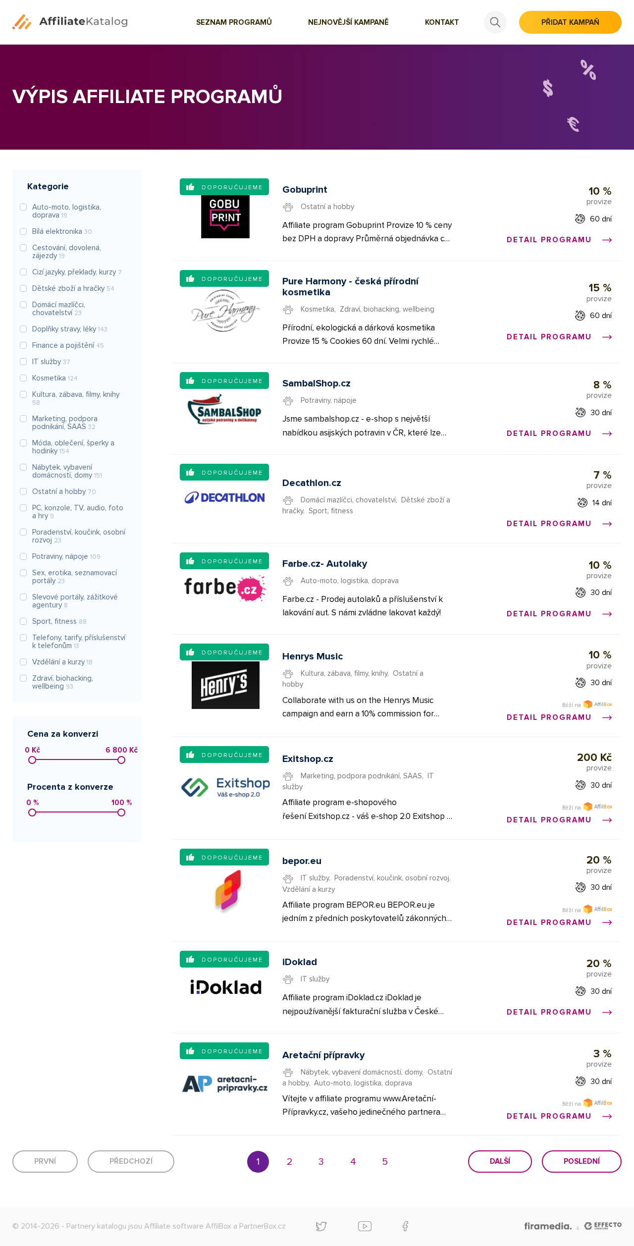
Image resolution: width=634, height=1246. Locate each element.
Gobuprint (304, 190)
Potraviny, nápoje (329, 400)
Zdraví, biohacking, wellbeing (387, 309)
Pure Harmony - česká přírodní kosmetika (350, 286)
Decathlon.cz (311, 483)
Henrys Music (312, 656)
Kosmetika (317, 309)
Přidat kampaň (570, 22)
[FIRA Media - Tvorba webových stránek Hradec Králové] (548, 1226)
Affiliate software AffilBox (187, 1226)
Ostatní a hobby (327, 206)
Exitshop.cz (307, 759)
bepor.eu (301, 861)
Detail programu (551, 239)
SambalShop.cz (316, 383)
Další (500, 1161)
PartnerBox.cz (262, 1226)
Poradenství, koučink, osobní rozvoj (391, 877)
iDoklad (299, 962)
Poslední (582, 1161)
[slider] (32, 760)
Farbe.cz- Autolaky (324, 564)
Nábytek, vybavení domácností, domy (361, 1072)
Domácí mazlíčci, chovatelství (348, 499)
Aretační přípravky (323, 1055)
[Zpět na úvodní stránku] (69, 21)
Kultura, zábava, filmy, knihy (344, 673)
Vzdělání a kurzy (308, 889)
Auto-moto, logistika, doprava (350, 580)
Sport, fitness (331, 510)
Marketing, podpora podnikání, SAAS (361, 775)
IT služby (315, 877)
